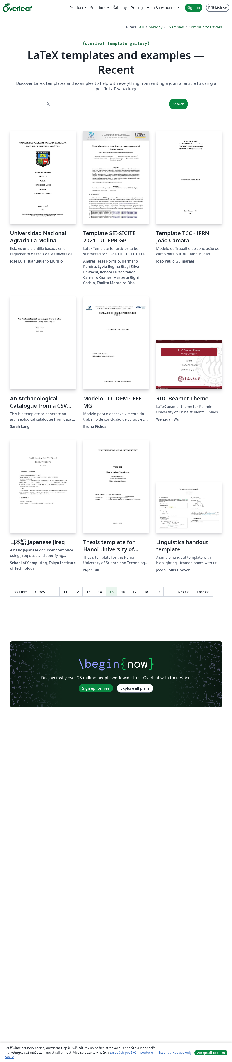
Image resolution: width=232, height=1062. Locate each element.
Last (203, 591)
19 (158, 591)
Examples (175, 27)
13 (88, 591)
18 (146, 591)
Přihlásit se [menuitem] (217, 7)
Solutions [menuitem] (98, 7)
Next (183, 591)
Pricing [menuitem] (137, 7)
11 (65, 591)
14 (100, 591)
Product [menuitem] (76, 7)
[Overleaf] (17, 7)
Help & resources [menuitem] (161, 7)
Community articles (205, 27)
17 (135, 591)
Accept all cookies (211, 1052)
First (20, 591)
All (141, 27)
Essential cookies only (175, 1052)
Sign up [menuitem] (193, 7)
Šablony (155, 27)
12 (77, 591)
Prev (39, 591)
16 (123, 591)
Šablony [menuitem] (120, 7)
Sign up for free (95, 688)
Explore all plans (135, 688)
